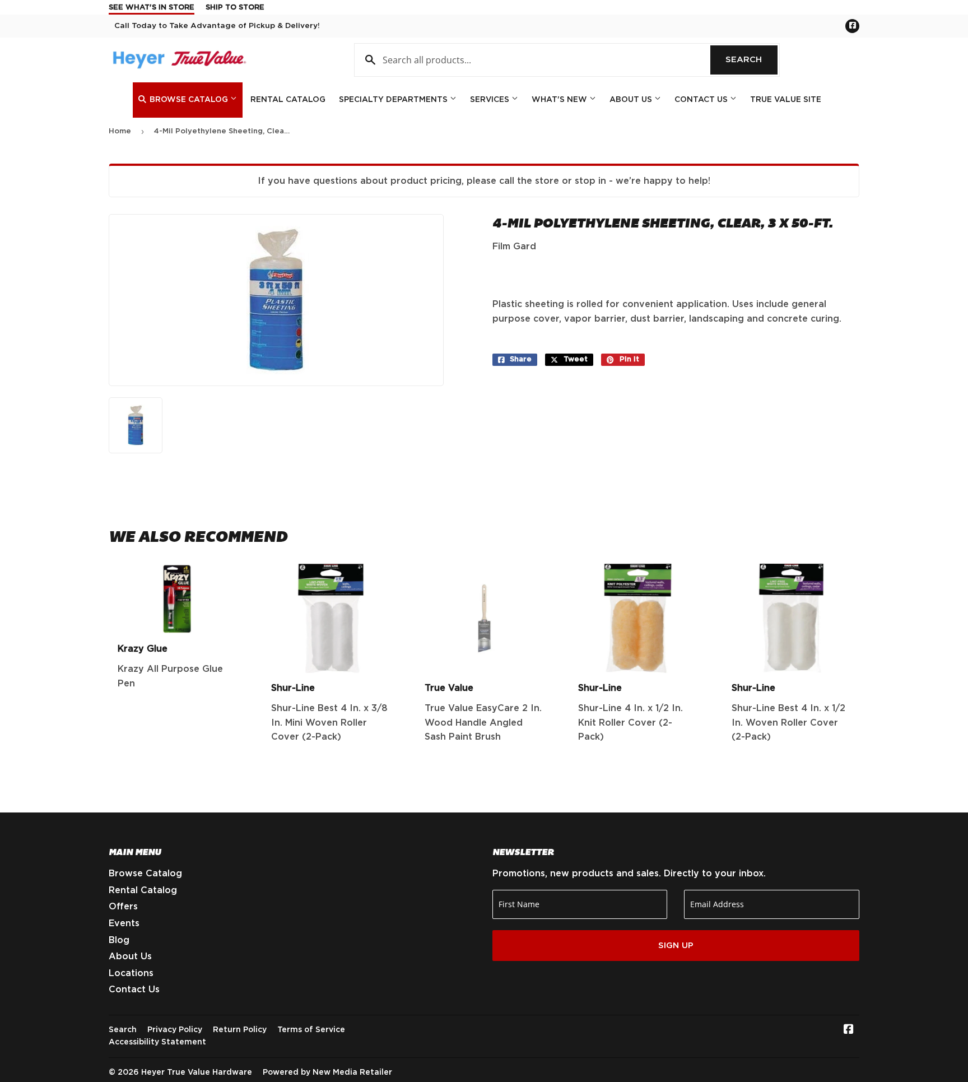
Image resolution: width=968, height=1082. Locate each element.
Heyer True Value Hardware (196, 1072)
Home (120, 131)
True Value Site (785, 100)
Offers (123, 906)
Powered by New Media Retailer (327, 1072)
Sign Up (676, 945)
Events (124, 923)
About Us (631, 100)
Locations (131, 973)
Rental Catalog (287, 100)
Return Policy (240, 1030)
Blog (119, 940)
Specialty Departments (394, 100)
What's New (560, 100)
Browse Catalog (188, 100)
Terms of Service (311, 1030)
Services (490, 100)
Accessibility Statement (157, 1042)
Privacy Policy (174, 1030)
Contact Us (702, 100)
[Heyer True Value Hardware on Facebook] (849, 1030)
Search (751, 59)
